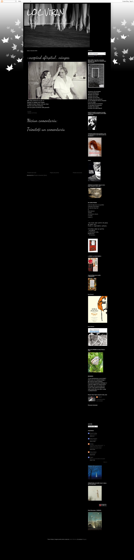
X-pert (91, 457)
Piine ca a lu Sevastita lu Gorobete (97, 458)
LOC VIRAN (45, 12)
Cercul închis (93, 453)
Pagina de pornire (54, 172)
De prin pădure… (93, 440)
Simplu (91, 444)
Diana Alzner (93, 452)
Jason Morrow (73, 539)
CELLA (100, 397)
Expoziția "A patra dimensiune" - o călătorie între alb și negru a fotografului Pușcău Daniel (97, 447)
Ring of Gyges (93, 438)
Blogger (84, 539)
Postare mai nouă (31, 172)
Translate (100, 56)
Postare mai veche (77, 172)
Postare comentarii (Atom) (40, 175)
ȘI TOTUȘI (34, 112)
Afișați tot (105, 462)
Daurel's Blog (93, 433)
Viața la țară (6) (93, 434)
